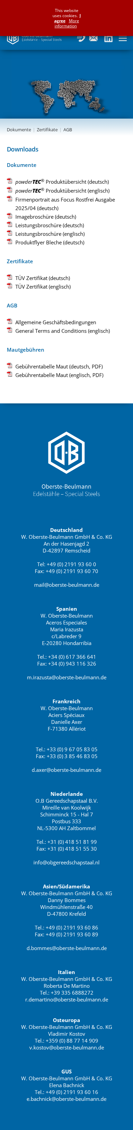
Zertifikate (47, 129)
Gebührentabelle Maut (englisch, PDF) (59, 375)
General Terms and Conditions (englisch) (62, 330)
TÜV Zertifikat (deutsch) (42, 278)
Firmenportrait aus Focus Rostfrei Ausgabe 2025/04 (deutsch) (65, 203)
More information (67, 23)
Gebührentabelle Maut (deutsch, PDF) (59, 366)
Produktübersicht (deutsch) (62, 181)
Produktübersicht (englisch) (62, 190)
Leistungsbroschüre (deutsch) (49, 225)
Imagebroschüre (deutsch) (45, 216)
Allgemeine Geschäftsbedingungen (55, 322)
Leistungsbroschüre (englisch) (50, 233)
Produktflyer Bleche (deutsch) (49, 242)
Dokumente (19, 129)
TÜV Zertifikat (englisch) (43, 286)
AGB (67, 129)
